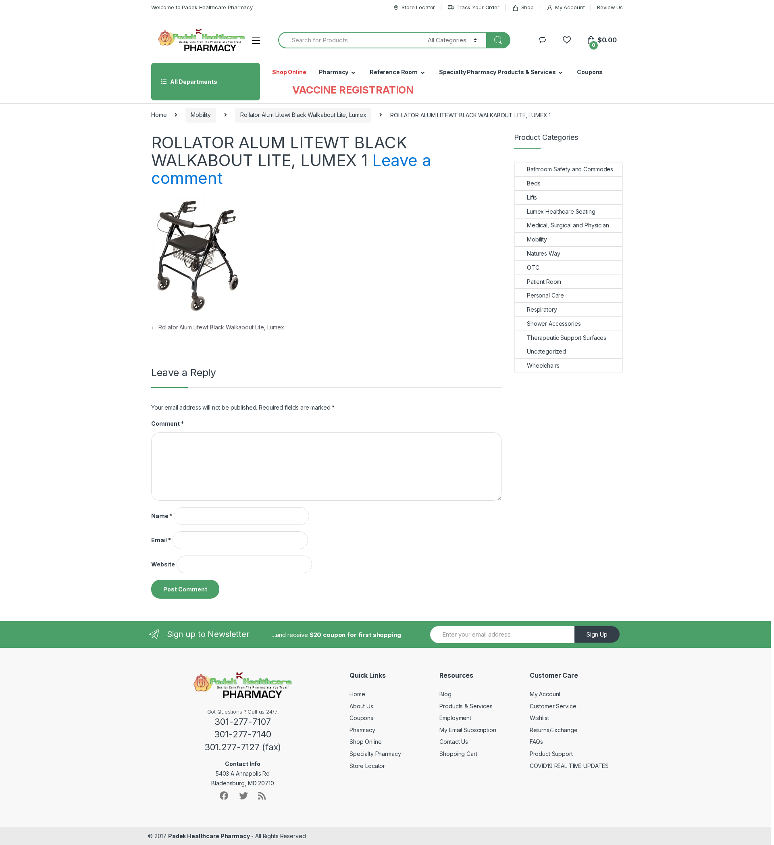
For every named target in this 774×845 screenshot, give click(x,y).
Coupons (590, 72)
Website (163, 564)
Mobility (201, 114)
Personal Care (545, 295)
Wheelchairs (543, 365)
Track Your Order (477, 7)
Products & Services (465, 706)
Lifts (532, 197)
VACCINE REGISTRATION (353, 90)
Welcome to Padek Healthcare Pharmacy (202, 7)
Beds (533, 183)
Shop (527, 7)
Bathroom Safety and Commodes (570, 169)
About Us (361, 706)
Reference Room (394, 72)
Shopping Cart (458, 753)
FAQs (536, 741)
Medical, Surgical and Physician (568, 225)
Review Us (610, 7)
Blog (445, 694)
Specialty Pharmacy (375, 753)
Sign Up (597, 634)
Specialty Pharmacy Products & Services (497, 72)
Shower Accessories (553, 323)
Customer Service (553, 706)
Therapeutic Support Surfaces (566, 337)
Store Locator (418, 7)
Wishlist (539, 717)
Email (161, 540)
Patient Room (544, 281)
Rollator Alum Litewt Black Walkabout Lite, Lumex (303, 114)
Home (158, 114)
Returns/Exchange (554, 729)
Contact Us (453, 741)
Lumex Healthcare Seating (561, 211)
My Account (570, 7)
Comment (167, 423)
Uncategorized (546, 351)
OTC (533, 267)
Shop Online (289, 72)
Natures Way (543, 253)
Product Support (551, 753)
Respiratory (542, 309)
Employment (455, 717)
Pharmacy (333, 72)
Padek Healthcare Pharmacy (209, 836)
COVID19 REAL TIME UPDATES (569, 765)
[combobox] (348, 40)
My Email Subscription (467, 729)
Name (161, 515)
